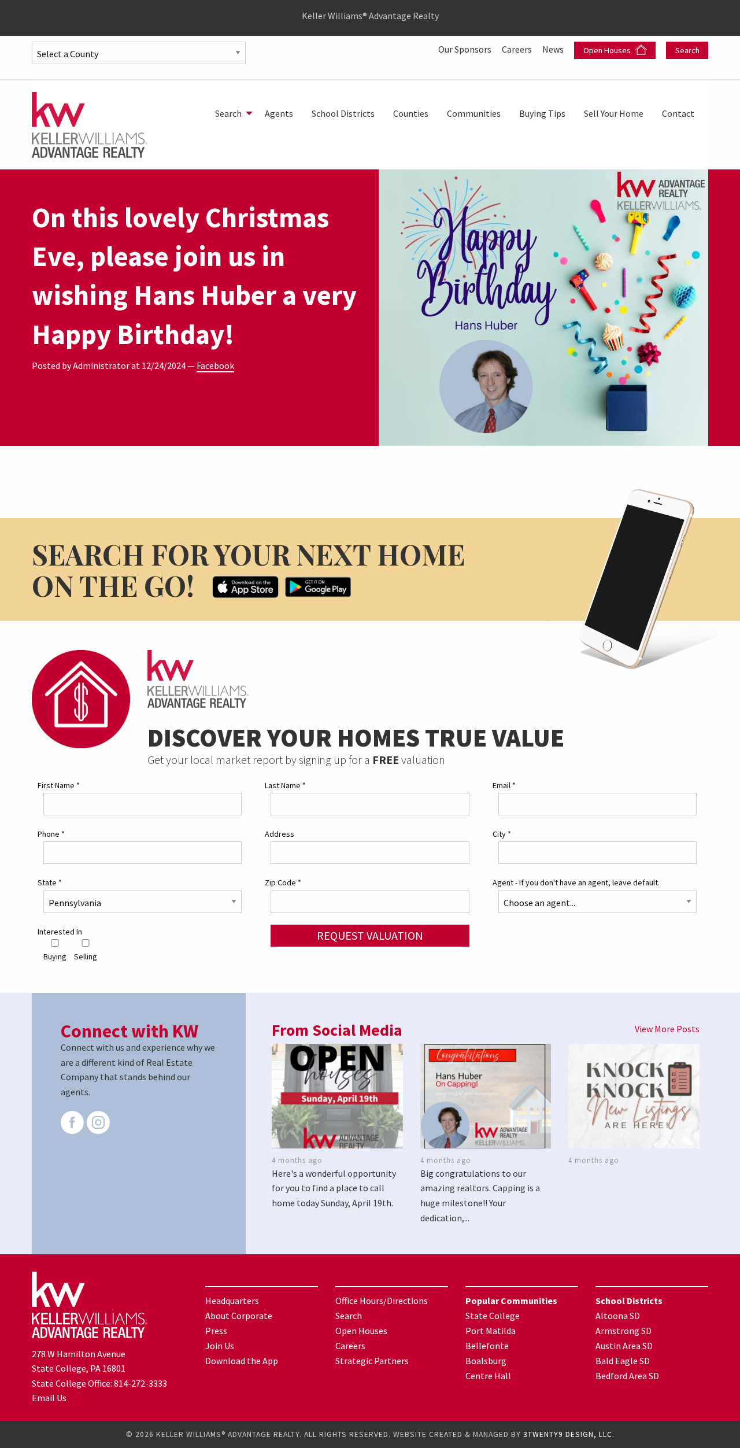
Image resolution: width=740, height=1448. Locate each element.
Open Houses (607, 50)
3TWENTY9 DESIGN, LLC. (569, 1434)
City (502, 834)
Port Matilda (490, 1330)
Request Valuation (370, 935)
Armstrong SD (623, 1330)
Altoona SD (617, 1315)
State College (492, 1315)
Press (216, 1330)
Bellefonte (487, 1345)
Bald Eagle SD (622, 1360)
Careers (518, 49)
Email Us (49, 1397)
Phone (51, 834)
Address (279, 834)
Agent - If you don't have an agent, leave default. (576, 882)
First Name (59, 785)
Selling (85, 956)
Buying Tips (542, 113)
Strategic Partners (372, 1360)
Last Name (285, 785)
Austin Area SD (624, 1345)
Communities (474, 113)
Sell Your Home (613, 113)
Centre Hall (488, 1375)
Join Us (219, 1345)
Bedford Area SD (627, 1375)
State (50, 882)
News (553, 49)
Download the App (241, 1360)
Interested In (60, 931)
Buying (54, 956)
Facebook (215, 365)
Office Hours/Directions (381, 1300)
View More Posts (667, 1029)
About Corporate (238, 1315)
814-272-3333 (140, 1383)
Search (687, 50)
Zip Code (283, 882)
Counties (410, 113)
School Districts (343, 113)
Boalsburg (485, 1360)
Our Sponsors (465, 49)
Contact (678, 113)
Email (504, 785)
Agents (279, 113)
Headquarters (232, 1300)
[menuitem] (231, 113)
